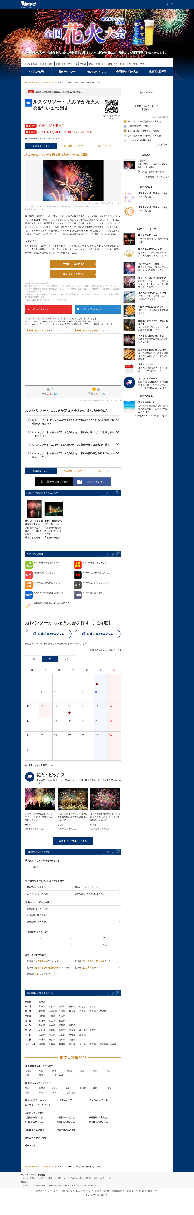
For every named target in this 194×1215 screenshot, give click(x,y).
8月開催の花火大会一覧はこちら (104, 650)
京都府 (52, 1030)
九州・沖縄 (138, 63)
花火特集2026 (30, 63)
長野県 (52, 1015)
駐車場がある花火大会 (37, 893)
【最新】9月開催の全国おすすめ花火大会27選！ (58, 91)
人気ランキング (98, 71)
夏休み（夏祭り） (85, 1178)
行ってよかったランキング (37, 1104)
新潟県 (62, 1015)
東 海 (28, 1025)
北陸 (91, 63)
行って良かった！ (100, 309)
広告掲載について (118, 1191)
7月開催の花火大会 (98, 1117)
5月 (41, 938)
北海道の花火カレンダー (38, 908)
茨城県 (103, 1011)
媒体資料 (107, 1191)
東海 (98, 63)
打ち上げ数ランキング (35, 1100)
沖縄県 (113, 1044)
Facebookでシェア (94, 481)
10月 (105, 944)
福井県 (62, 1020)
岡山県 (52, 1034)
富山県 (52, 1020)
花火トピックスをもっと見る (73, 841)
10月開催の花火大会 (98, 1122)
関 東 (28, 1011)
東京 (63, 64)
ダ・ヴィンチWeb (40, 1185)
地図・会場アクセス (74, 263)
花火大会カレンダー (34, 1112)
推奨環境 (65, 1191)
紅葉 (95, 1178)
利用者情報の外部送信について (146, 1191)
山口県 (62, 1034)
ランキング (43, 330)
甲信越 (83, 63)
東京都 (42, 1011)
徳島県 (62, 1039)
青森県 (52, 1006)
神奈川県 (53, 1011)
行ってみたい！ (51, 309)
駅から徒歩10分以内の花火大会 (90, 893)
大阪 (115, 64)
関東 (58, 63)
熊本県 (72, 1044)
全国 (27, 1087)
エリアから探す (36, 71)
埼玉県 (72, 1011)
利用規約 (39, 1191)
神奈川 (69, 64)
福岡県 (42, 1044)
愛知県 (42, 1025)
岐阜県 (52, 1025)
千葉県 (62, 1011)
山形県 (82, 1006)
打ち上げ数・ (72, 145)
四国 (128, 63)
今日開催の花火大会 (127, 71)
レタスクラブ (27, 1185)
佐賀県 (52, 1044)
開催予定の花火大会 (36, 887)
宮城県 (42, 1006)
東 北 (28, 1006)
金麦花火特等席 (157, 71)
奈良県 (72, 1030)
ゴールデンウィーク (61, 1178)
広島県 (42, 1034)
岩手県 (62, 1006)
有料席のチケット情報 (35, 1137)
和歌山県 (83, 1030)
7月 (105, 938)
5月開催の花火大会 (34, 1117)
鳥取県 (72, 1034)
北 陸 (28, 1020)
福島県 (92, 1006)
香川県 (42, 1039)
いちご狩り (41, 1178)
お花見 (49, 1178)
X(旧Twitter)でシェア (57, 481)
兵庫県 (62, 1030)
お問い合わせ (75, 1191)
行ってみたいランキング (100, 1100)
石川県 (42, 1020)
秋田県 (72, 1006)
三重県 (62, 1025)
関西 (110, 63)
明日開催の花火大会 (36, 921)
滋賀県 (92, 1030)
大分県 (82, 1044)
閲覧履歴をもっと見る (157, 177)
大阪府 (42, 1030)
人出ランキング (64, 1100)
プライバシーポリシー (52, 1191)
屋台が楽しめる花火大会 (86, 887)
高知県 (72, 1039)
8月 (41, 944)
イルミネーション (106, 1178)
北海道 (43, 63)
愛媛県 (52, 1039)
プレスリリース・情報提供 (92, 1191)
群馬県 (82, 1011)
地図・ (104, 145)
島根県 (82, 1034)
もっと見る (162, 144)
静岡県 (72, 1025)
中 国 (28, 1034)
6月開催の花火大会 (66, 1117)
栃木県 (92, 1011)
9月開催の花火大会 (66, 1122)
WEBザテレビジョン (56, 1185)
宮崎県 (92, 1044)
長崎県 (62, 1044)
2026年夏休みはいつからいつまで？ (151, 415)
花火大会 (40, 145)
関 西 (28, 1030)
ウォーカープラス (29, 1178)
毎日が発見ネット (90, 1185)
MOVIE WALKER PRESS (73, 1185)
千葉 (76, 64)
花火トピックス (32, 1145)
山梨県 (42, 1015)
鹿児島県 (104, 1044)
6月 (73, 938)
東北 (51, 63)
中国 (122, 63)
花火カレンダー (67, 71)
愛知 (103, 64)
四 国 (28, 1039)
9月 (73, 944)
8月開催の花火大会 (34, 1122)
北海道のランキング (43, 961)
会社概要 (130, 1191)
